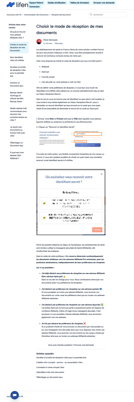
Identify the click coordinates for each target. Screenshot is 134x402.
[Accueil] (17, 4)
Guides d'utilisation (57, 2)
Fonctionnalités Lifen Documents (36, 15)
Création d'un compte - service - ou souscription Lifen (59, 362)
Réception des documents (61, 15)
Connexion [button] (34, 6)
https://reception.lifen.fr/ (50, 94)
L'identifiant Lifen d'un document (50, 372)
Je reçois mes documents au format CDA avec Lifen (17, 131)
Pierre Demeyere (50, 40)
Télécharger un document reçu (16, 144)
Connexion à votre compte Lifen (50, 367)
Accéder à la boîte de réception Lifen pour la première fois (18, 71)
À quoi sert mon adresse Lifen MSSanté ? (17, 155)
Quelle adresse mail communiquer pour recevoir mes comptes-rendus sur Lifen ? (18, 114)
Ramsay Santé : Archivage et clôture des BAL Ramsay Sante (17, 97)
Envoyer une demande (104, 2)
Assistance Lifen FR (14, 15)
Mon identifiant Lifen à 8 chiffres (17, 58)
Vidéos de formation (79, 2)
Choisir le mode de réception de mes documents (18, 47)
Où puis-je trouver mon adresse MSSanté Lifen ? (18, 35)
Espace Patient (36, 2)
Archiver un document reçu (16, 84)
